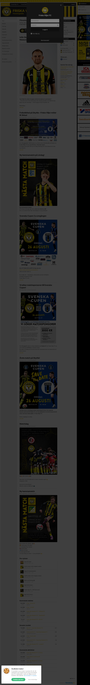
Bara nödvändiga (32, 679)
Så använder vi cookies (30, 675)
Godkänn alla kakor (18, 679)
